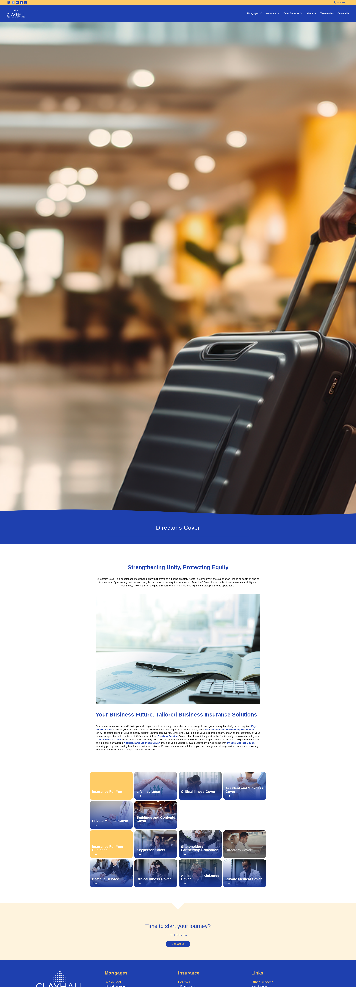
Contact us (178, 943)
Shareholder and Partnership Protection (229, 729)
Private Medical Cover (240, 743)
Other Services (262, 982)
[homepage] (16, 13)
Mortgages (116, 972)
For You (184, 982)
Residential (113, 982)
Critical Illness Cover (108, 739)
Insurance (188, 972)
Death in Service (168, 736)
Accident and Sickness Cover (142, 743)
